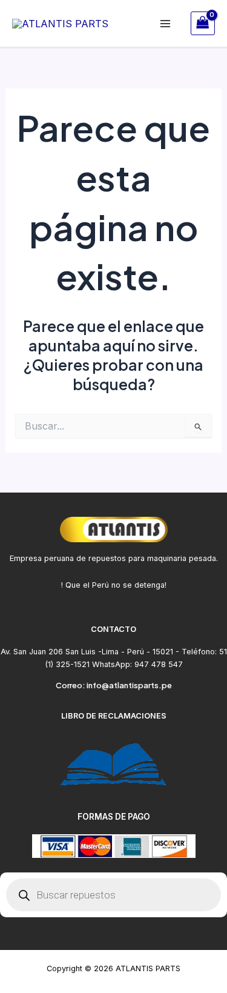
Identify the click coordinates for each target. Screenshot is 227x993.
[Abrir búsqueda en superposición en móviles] (113, 894)
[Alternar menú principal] (166, 23)
